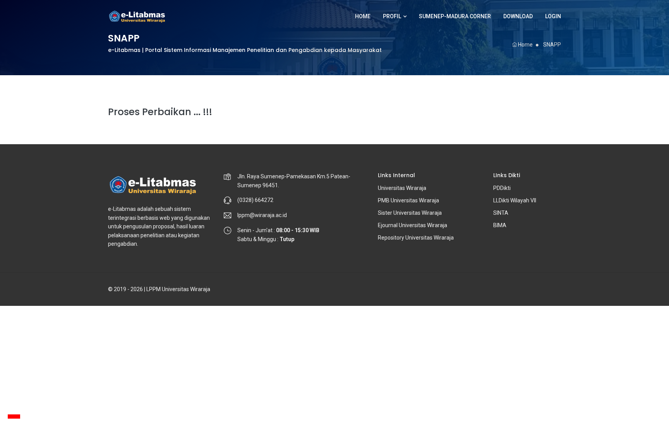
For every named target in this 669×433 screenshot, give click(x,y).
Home (525, 44)
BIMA (499, 225)
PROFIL (392, 16)
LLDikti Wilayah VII (514, 200)
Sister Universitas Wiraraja (410, 213)
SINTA (500, 213)
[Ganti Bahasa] (14, 418)
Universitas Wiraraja (402, 188)
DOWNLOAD (518, 16)
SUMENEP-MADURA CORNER (455, 16)
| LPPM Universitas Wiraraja (177, 289)
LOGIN (553, 16)
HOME (363, 16)
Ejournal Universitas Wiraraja (412, 225)
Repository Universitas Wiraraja (416, 238)
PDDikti (502, 188)
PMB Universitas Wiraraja (408, 200)
